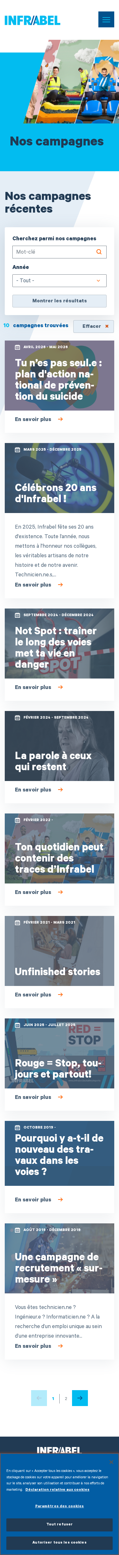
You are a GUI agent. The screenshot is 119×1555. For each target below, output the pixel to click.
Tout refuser (59, 1525)
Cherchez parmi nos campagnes (54, 239)
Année (20, 268)
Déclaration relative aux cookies (57, 1490)
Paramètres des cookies (59, 1507)
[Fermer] (111, 1462)
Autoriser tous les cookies (59, 1543)
